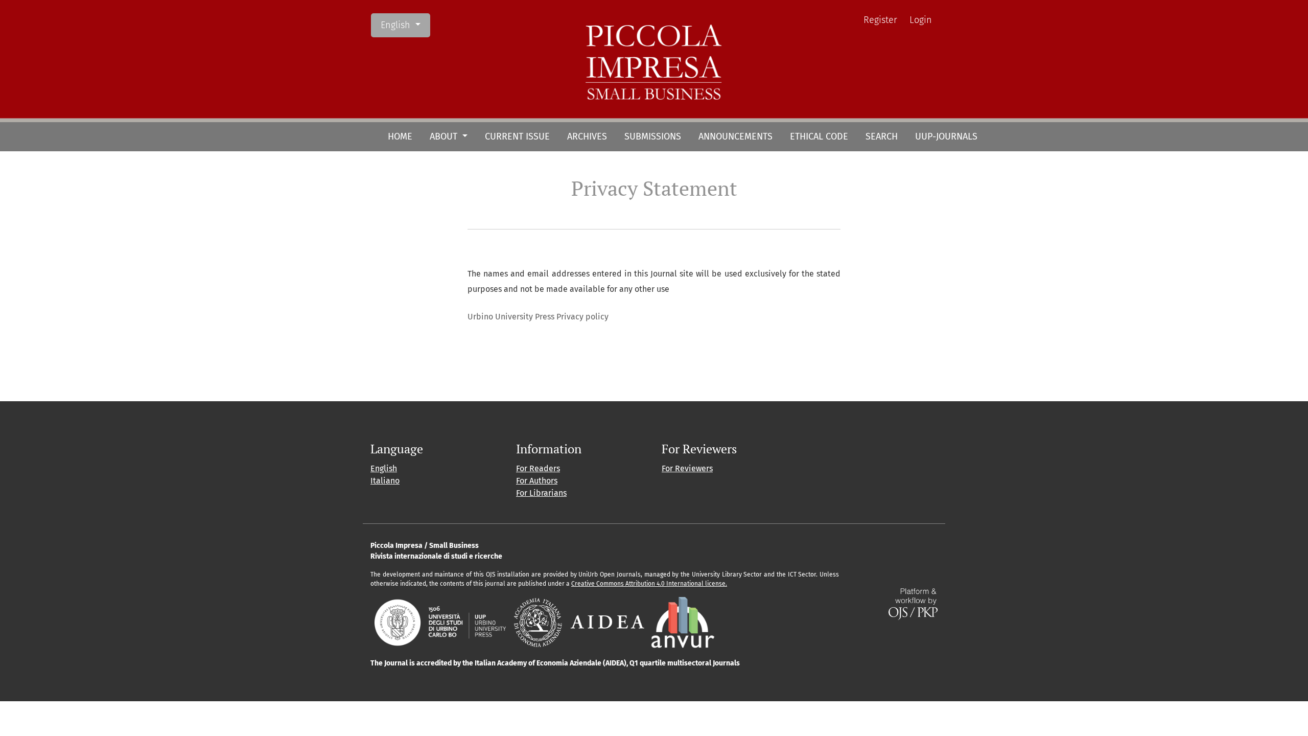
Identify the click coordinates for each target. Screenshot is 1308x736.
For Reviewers (687, 468)
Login (920, 20)
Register (880, 20)
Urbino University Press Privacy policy (538, 316)
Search (882, 136)
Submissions (652, 136)
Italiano (385, 481)
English (405, 25)
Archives (587, 136)
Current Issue (517, 136)
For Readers (538, 468)
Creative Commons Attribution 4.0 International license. (649, 583)
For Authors (536, 481)
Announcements (735, 136)
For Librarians (541, 493)
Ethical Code (819, 136)
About (445, 136)
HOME (400, 136)
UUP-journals (946, 136)
